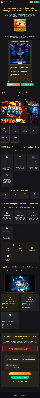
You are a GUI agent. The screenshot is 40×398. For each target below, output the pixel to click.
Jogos (11, 1)
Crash (19, 1)
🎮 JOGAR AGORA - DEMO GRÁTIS (20, 377)
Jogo (13, 1)
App (8, 1)
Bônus (25, 1)
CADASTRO (36, 2)
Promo (28, 1)
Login (6, 1)
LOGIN (31, 2)
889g (3, 1)
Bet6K (1, 272)
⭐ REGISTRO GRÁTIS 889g (13, 84)
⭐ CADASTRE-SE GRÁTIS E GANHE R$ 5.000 (20, 373)
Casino (16, 1)
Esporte (22, 1)
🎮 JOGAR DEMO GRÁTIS (27, 84)
